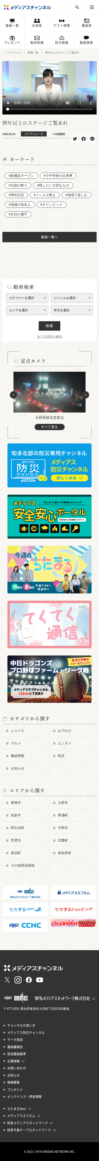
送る (92, 138)
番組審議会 (15, 1046)
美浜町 (16, 853)
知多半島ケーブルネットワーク (29, 1130)
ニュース (17, 731)
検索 (49, 326)
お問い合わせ (16, 1068)
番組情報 (17, 756)
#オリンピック (51, 205)
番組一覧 (12, 25)
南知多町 (64, 853)
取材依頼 (37, 42)
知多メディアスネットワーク (27, 1123)
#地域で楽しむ (76, 195)
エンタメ (64, 743)
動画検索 (86, 42)
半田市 (63, 828)
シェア (83, 138)
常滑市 (16, 840)
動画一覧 (33, 52)
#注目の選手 (18, 214)
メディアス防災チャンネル (26, 1032)
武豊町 (63, 840)
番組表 (87, 25)
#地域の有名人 (20, 205)
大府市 (63, 803)
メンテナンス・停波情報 (24, 1096)
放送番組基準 (16, 1053)
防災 (61, 756)
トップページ (13, 52)
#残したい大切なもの (53, 185)
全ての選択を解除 (49, 336)
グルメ (16, 743)
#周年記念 (16, 195)
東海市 (16, 803)
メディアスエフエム (21, 1115)
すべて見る (49, 426)
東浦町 (63, 815)
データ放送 (15, 1039)
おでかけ (64, 731)
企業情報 (13, 1061)
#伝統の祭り (18, 185)
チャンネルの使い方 (21, 1025)
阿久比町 (17, 828)
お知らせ (17, 768)
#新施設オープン (21, 176)
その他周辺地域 (22, 865)
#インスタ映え (45, 195)
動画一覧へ (49, 237)
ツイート (75, 138)
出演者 (37, 25)
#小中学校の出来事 (58, 176)
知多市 (16, 815)
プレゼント (12, 42)
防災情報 (61, 42)
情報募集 (13, 1082)
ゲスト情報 (61, 25)
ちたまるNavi (16, 1108)
